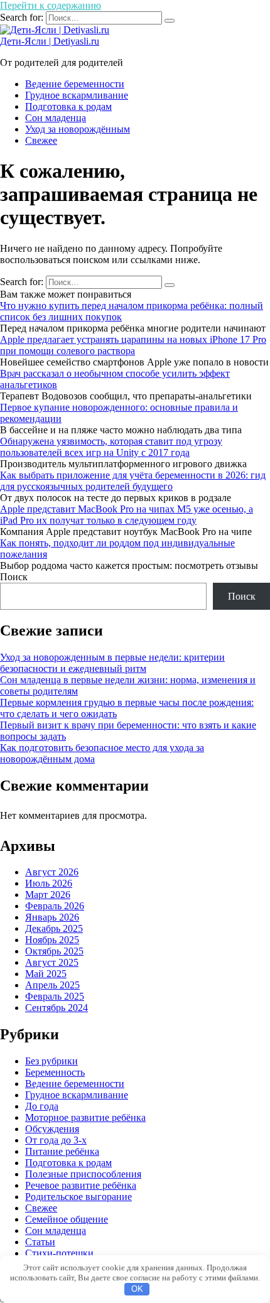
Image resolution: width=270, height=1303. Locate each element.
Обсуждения (52, 1128)
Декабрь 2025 (54, 928)
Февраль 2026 (54, 905)
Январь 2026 (52, 917)
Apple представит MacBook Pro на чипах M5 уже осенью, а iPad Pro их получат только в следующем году (126, 515)
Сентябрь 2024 (56, 1007)
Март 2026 (47, 894)
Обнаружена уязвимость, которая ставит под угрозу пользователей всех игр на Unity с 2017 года (111, 447)
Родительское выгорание (78, 1196)
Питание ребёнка (62, 1151)
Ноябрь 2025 (52, 939)
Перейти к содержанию (50, 5)
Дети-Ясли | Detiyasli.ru (49, 41)
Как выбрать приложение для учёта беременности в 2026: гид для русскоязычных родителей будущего (133, 481)
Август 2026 (51, 872)
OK (137, 1289)
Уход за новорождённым (77, 129)
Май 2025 (46, 973)
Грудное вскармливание (76, 95)
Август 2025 (51, 962)
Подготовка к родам (68, 106)
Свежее (41, 140)
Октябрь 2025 (54, 951)
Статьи (40, 1241)
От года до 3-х (56, 1140)
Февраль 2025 (54, 996)
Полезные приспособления (83, 1174)
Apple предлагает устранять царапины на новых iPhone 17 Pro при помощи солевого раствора (133, 345)
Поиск (14, 576)
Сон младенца (55, 117)
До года (41, 1106)
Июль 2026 (48, 883)
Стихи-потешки (59, 1253)
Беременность (55, 1072)
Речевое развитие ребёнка (80, 1185)
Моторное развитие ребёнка (85, 1117)
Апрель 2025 (52, 985)
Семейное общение (66, 1219)
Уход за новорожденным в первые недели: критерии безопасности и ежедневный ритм (112, 663)
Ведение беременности (74, 83)
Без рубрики (51, 1061)
